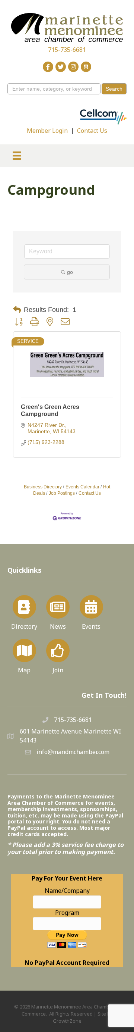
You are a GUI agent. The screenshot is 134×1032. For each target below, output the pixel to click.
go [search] (70, 272)
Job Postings (62, 493)
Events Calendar (82, 487)
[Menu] (16, 155)
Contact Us (92, 130)
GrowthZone (67, 1020)
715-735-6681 (67, 50)
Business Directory (43, 487)
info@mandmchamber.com (72, 752)
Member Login (47, 130)
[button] (17, 310)
